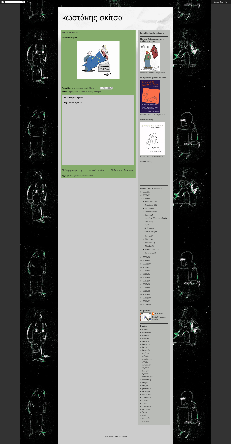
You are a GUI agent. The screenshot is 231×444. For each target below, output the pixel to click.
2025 (145, 195)
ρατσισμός (146, 409)
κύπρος (145, 386)
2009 (145, 305)
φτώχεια (145, 421)
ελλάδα (145, 362)
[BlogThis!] (103, 88)
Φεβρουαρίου (150, 249)
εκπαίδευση (146, 359)
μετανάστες (146, 389)
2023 (145, 257)
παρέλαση (149, 221)
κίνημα (145, 383)
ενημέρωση (146, 365)
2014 (145, 288)
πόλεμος (145, 400)
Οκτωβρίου (149, 208)
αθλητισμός (146, 332)
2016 (145, 281)
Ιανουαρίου (149, 253)
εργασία (145, 368)
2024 (145, 199)
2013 (145, 291)
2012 (145, 294)
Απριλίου (149, 243)
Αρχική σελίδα (96, 170)
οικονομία (146, 391)
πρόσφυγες (146, 406)
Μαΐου (148, 239)
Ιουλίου (148, 215)
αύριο (147, 225)
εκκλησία (145, 353)
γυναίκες (145, 341)
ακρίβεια (145, 335)
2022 (145, 261)
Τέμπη (144, 412)
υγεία (144, 415)
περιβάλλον (146, 397)
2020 (145, 267)
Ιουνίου (148, 236)
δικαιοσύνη (146, 350)
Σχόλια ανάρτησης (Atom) (83, 176)
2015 (145, 284)
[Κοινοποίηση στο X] (106, 88)
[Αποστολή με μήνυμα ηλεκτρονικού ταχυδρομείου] (101, 88)
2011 (145, 298)
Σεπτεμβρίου (150, 212)
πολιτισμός (146, 403)
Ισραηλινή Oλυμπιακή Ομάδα (156, 218)
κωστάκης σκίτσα (92, 17)
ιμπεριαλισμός (147, 377)
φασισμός (97, 92)
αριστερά (145, 338)
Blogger (124, 436)
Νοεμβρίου (149, 205)
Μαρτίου (148, 246)
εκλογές (82, 92)
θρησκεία (145, 374)
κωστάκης (159, 313)
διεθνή (144, 347)
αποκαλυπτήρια (151, 232)
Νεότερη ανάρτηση (72, 170)
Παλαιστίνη (146, 394)
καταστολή (146, 380)
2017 (145, 278)
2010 (145, 301)
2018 (145, 274)
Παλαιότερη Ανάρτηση (122, 170)
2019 (145, 271)
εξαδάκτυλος (149, 228)
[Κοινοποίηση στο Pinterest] (111, 88)
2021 (145, 264)
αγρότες (145, 329)
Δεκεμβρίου (150, 202)
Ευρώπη (89, 92)
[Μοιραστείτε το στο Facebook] (108, 88)
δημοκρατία (73, 92)
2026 (145, 192)
